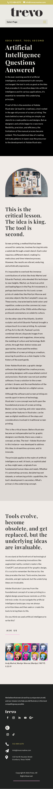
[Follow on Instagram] (13, 717)
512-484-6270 (18, 744)
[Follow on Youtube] (25, 717)
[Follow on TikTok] (13, 734)
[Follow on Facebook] (7, 717)
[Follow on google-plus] (31, 717)
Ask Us (11, 630)
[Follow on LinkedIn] (19, 717)
